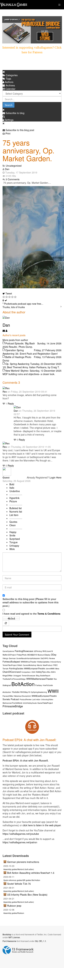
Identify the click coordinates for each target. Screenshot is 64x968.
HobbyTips (41, 671)
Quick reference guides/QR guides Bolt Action (21, 880)
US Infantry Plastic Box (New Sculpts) (27, 894)
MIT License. (14, 937)
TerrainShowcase (28, 675)
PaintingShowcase (24, 651)
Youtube (16, 691)
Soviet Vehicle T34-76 (19, 883)
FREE (55, 665)
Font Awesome (9, 941)
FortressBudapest (11, 661)
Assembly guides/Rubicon (13, 913)
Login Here (55, 477)
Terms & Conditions (48, 613)
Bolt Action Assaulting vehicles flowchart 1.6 (30, 872)
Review (52, 658)
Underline (14, 491)
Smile (12, 535)
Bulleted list (15, 508)
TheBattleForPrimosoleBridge (14, 679)
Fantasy (38, 685)
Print (7, 133)
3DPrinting (38, 651)
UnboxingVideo (47, 699)
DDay (53, 654)
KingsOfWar (8, 675)
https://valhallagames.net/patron (20, 842)
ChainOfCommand (12, 671)
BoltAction (23, 684)
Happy (12, 532)
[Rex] (6, 387)
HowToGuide (48, 685)
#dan (38, 699)
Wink (12, 549)
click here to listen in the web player (42, 825)
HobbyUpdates (43, 661)
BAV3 (53, 672)
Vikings (5, 658)
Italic (11, 487)
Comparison (26, 672)
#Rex (48, 672)
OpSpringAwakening (39, 692)
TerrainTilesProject (10, 665)
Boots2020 (26, 696)
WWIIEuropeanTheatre (34, 668)
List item (13, 515)
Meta (57, 668)
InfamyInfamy (55, 662)
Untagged (17, 675)
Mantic (39, 665)
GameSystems (8, 651)
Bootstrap (7, 934)
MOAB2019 (32, 654)
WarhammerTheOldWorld (12, 703)
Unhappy (14, 545)
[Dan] (17, 407)
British (19, 665)
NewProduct (47, 665)
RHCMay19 (25, 692)
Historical (18, 696)
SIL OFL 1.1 (40, 941)
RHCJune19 (47, 651)
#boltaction (7, 692)
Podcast (15, 699)
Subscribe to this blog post (20, 130)
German (12, 658)
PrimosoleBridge (13, 706)
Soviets (6, 699)
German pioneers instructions (23, 862)
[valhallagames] (13, 4)
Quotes (13, 521)
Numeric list (15, 511)
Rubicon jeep (14, 905)
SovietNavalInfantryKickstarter (28, 658)
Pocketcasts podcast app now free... (23, 303)
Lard (34, 699)
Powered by (18, 950)
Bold (11, 484)
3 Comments (12, 179)
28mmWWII (50, 668)
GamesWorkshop (29, 665)
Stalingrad (7, 685)
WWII (53, 691)
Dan (7, 169)
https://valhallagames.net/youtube (21, 833)
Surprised (14, 538)
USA (33, 672)
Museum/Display (44, 655)
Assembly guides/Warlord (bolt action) (18, 869)
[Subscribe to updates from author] (4, 330)
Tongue (13, 542)
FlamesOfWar (8, 696)
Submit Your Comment (17, 634)
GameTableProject (45, 703)
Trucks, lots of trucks (14, 307)
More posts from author (15, 340)
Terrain (5, 668)
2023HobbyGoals (30, 703)
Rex (5, 391)
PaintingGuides (16, 668)
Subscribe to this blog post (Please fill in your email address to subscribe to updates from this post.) (31, 602)
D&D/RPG (44, 658)
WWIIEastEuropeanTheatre (44, 695)
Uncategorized (14, 165)
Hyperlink (14, 498)
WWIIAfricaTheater (29, 661)
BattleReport (45, 675)
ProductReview (25, 699)
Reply (11, 403)
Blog (38, 675)
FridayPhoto (22, 654)
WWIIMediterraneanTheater (39, 678)
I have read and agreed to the (31, 613)
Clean (12, 525)
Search (8, 105)
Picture (13, 501)
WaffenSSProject (9, 655)
